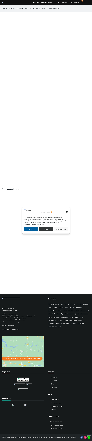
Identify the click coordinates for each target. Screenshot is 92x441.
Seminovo (73, 323)
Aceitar (31, 229)
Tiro (60, 326)
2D (62, 304)
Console (59, 310)
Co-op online (52, 310)
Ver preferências (61, 229)
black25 (72, 307)
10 (68, 304)
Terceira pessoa (53, 326)
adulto (50, 307)
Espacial (70, 310)
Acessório (85, 304)
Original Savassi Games (70, 320)
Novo (71, 317)
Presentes (19, 8)
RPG (67, 323)
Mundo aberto (64, 317)
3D (65, 304)
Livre (82, 314)
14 (74, 304)
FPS (88, 310)
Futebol (51, 314)
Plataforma (51, 323)
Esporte (77, 310)
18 (80, 304)
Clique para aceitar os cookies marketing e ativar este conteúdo (22, 358)
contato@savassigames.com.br (42, 2)
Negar (46, 229)
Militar (50, 317)
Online (81, 317)
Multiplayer (56, 317)
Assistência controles (56, 425)
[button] (67, 212)
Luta (86, 314)
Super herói (81, 323)
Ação (66, 307)
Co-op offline (79, 307)
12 (71, 304)
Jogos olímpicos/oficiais (67, 314)
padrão (80, 320)
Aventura (61, 307)
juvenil (77, 314)
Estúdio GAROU (70, 437)
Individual (56, 314)
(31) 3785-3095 (74, 2)
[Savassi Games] (2, 2)
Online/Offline (52, 320)
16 (77, 304)
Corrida (65, 310)
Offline (76, 317)
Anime (55, 307)
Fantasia (83, 310)
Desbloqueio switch (56, 428)
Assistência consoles (56, 422)
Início (3, 8)
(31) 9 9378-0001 (62, 2)
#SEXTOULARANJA (54, 304)
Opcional (60, 320)
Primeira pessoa (60, 323)
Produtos (11, 8)
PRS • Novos (29, 8)
